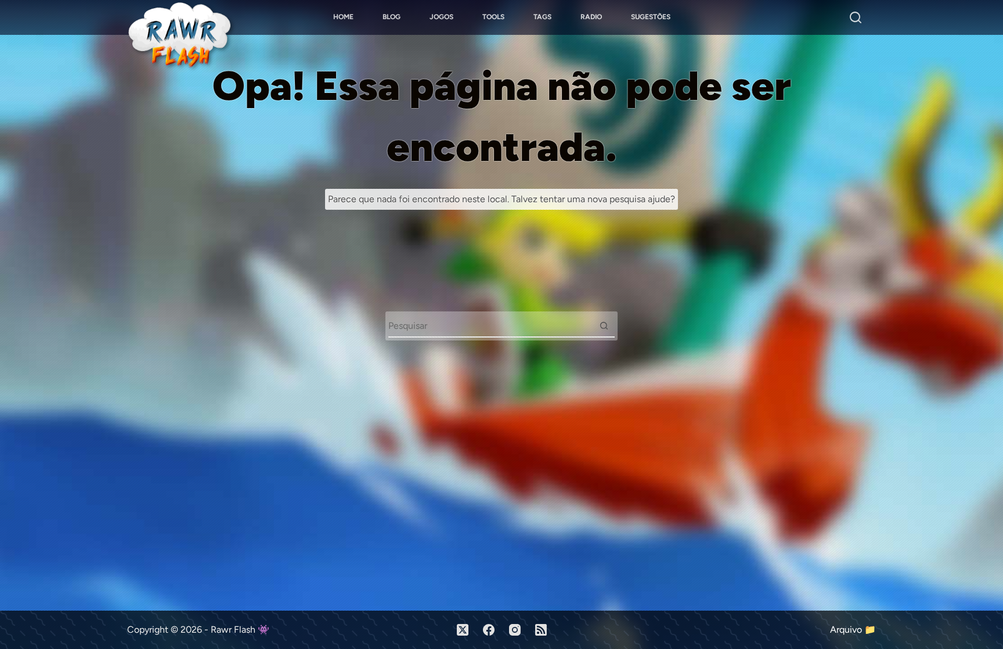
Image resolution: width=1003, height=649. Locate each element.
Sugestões (650, 17)
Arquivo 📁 (853, 629)
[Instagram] (515, 630)
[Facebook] (489, 630)
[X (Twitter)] (462, 630)
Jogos (441, 17)
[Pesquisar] (855, 17)
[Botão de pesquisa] (604, 325)
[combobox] (490, 325)
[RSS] (541, 630)
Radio (591, 17)
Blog (392, 17)
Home (343, 17)
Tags (542, 17)
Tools (493, 17)
